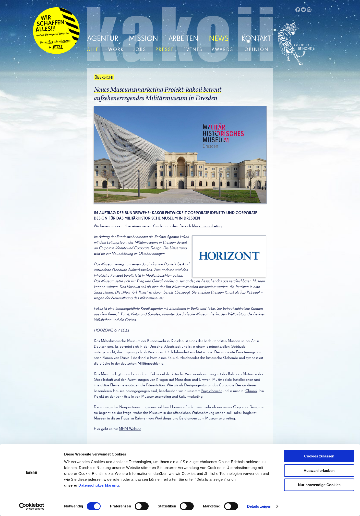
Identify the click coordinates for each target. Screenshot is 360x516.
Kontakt (256, 39)
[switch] (142, 506)
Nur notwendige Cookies (319, 485)
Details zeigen (259, 506)
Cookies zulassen (319, 456)
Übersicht (104, 78)
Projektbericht (211, 391)
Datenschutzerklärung (98, 485)
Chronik (251, 391)
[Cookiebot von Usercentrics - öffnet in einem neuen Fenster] (31, 506)
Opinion (256, 49)
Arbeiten (183, 39)
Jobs (139, 49)
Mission (143, 39)
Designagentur (195, 385)
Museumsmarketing (207, 226)
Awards (222, 49)
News (218, 39)
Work (116, 49)
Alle (93, 49)
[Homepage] (296, 43)
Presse (165, 49)
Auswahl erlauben (319, 470)
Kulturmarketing (191, 397)
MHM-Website (130, 429)
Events (193, 49)
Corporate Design (232, 385)
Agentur (103, 39)
